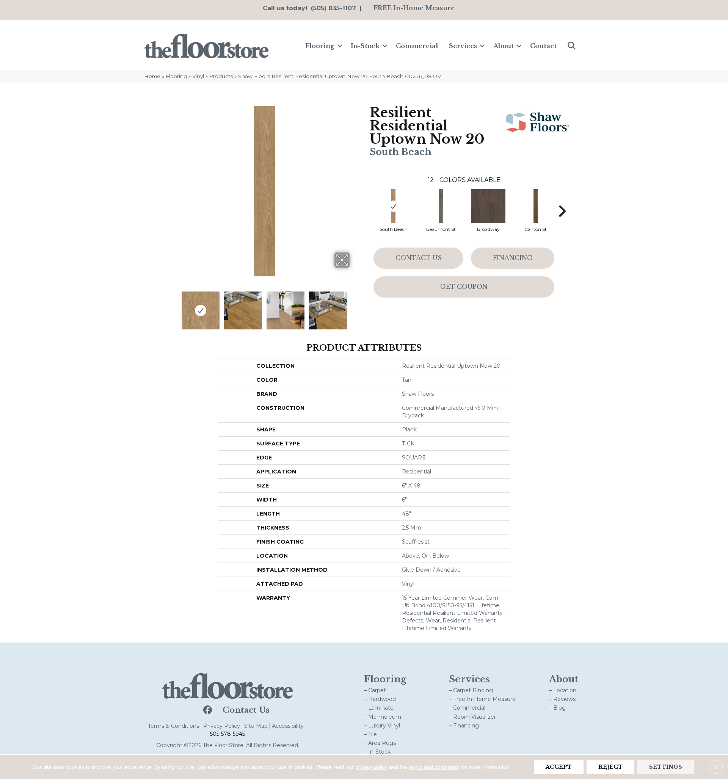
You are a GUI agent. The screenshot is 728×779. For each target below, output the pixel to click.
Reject (610, 766)
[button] (339, 46)
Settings (665, 766)
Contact (543, 46)
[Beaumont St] (441, 206)
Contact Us (418, 258)
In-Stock (365, 46)
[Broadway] (488, 206)
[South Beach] (393, 206)
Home (152, 76)
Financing (513, 258)
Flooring (319, 46)
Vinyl (198, 76)
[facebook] (206, 710)
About (503, 46)
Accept (559, 766)
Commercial (417, 46)
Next (354, 306)
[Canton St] (536, 206)
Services (463, 46)
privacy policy (371, 767)
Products (221, 76)
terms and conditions (434, 767)
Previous (173, 306)
